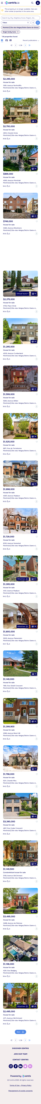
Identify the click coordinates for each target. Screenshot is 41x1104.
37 (35, 484)
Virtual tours (22, 294)
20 (35, 216)
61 (35, 294)
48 (35, 864)
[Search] (32, 3)
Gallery (2, 40)
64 (35, 579)
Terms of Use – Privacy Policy (20, 1085)
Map (6, 40)
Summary (10, 40)
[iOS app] (25, 1066)
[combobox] (20, 18)
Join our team (20, 1054)
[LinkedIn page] (20, 1066)
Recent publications (30, 40)
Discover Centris (20, 1048)
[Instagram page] (11, 1066)
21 (35, 121)
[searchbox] (19, 18)
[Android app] (30, 1066)
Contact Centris (20, 1060)
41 (35, 674)
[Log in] (38, 3)
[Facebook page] (16, 1066)
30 (35, 341)
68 (35, 1006)
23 (35, 769)
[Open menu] (2, 3)
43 (35, 816)
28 (35, 436)
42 (35, 389)
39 (35, 626)
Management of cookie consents (20, 1091)
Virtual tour (21, 579)
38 (35, 74)
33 (35, 169)
